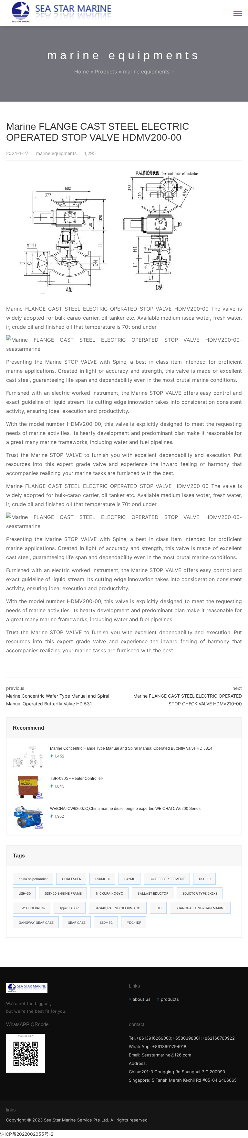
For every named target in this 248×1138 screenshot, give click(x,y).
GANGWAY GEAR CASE (36, 922)
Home (81, 71)
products (170, 999)
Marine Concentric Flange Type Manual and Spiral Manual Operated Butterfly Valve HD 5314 (131, 748)
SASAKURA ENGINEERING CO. (118, 908)
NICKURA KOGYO (109, 893)
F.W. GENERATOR (32, 908)
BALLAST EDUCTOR (153, 893)
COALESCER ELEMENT (167, 879)
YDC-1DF (134, 922)
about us (141, 999)
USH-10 (205, 879)
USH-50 (25, 893)
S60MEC (106, 922)
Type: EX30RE (69, 908)
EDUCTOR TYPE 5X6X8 (199, 893)
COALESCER (71, 879)
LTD (158, 908)
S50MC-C (102, 879)
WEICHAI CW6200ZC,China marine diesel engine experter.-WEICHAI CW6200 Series (125, 808)
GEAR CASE (77, 922)
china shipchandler (33, 879)
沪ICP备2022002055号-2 (26, 1134)
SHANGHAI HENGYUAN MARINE (200, 908)
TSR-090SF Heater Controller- (76, 778)
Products (106, 71)
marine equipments (146, 71)
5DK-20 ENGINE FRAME (63, 893)
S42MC (129, 879)
